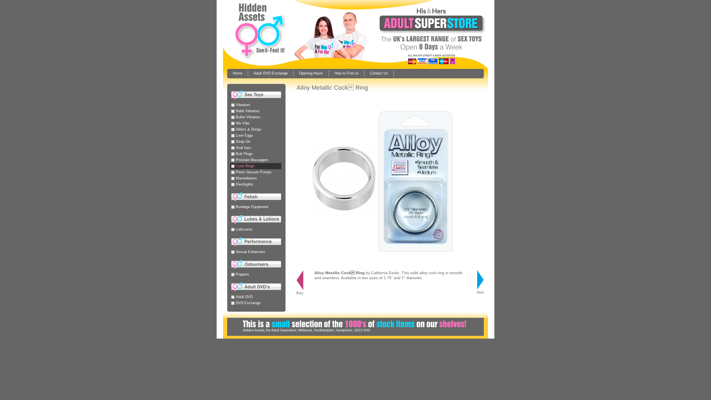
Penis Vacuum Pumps (254, 172)
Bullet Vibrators (248, 117)
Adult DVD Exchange (271, 73)
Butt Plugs (244, 154)
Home (237, 73)
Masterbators (246, 178)
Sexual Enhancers (250, 252)
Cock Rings (245, 166)
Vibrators (243, 105)
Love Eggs (244, 135)
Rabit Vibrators (248, 111)
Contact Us (379, 73)
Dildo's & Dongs (248, 129)
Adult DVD (244, 297)
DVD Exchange (248, 303)
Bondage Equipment (252, 207)
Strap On (243, 141)
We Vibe (242, 123)
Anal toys (243, 148)
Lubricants (244, 229)
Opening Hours (311, 73)
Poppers (242, 274)
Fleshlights (244, 184)
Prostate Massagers (252, 160)
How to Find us (346, 73)
